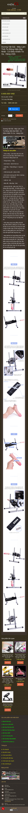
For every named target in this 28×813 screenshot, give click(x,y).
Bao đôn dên (5, 36)
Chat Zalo (15, 109)
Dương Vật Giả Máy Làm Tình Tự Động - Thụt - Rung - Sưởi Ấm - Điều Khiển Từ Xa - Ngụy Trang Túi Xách (7, 681)
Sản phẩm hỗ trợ (6, 39)
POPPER (4, 42)
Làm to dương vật (6, 33)
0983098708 (3, 808)
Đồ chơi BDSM (5, 30)
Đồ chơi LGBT (5, 27)
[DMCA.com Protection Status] (14, 810)
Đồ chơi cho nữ (5, 24)
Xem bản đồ (8, 801)
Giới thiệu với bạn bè (7, 120)
